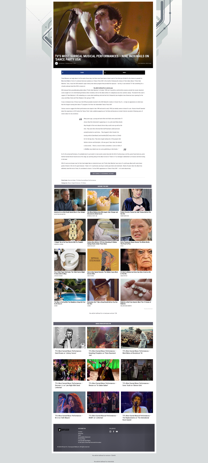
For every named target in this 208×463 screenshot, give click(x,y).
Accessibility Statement (84, 437)
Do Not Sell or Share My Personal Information (89, 442)
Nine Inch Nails (65, 81)
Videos (84, 183)
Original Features (76, 183)
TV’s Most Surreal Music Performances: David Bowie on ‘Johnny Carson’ (68, 352)
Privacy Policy (81, 438)
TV (81, 183)
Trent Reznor (65, 78)
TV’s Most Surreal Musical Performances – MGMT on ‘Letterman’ (103, 417)
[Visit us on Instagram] (111, 432)
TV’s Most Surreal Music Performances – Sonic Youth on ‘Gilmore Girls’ (136, 384)
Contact (80, 431)
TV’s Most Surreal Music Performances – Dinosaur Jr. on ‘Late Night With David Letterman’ (69, 385)
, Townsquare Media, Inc (73, 446)
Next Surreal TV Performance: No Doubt (103, 173)
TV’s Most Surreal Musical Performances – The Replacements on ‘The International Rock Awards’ (137, 418)
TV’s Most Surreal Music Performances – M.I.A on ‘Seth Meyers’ (69, 417)
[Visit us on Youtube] (117, 432)
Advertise (80, 433)
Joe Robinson (61, 63)
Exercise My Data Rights (84, 440)
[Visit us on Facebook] (114, 432)
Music (69, 183)
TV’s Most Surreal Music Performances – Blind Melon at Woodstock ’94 (136, 352)
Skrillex (87, 149)
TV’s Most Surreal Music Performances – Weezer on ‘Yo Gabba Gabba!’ (102, 384)
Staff (79, 435)
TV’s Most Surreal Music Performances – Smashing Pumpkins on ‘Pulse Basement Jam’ (102, 353)
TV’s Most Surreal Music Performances (86, 180)
